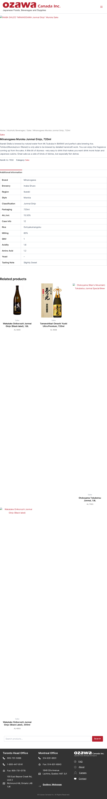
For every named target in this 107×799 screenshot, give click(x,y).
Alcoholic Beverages (16, 130)
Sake (29, 130)
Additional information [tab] (11, 172)
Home (2, 130)
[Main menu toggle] (101, 6)
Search (97, 738)
